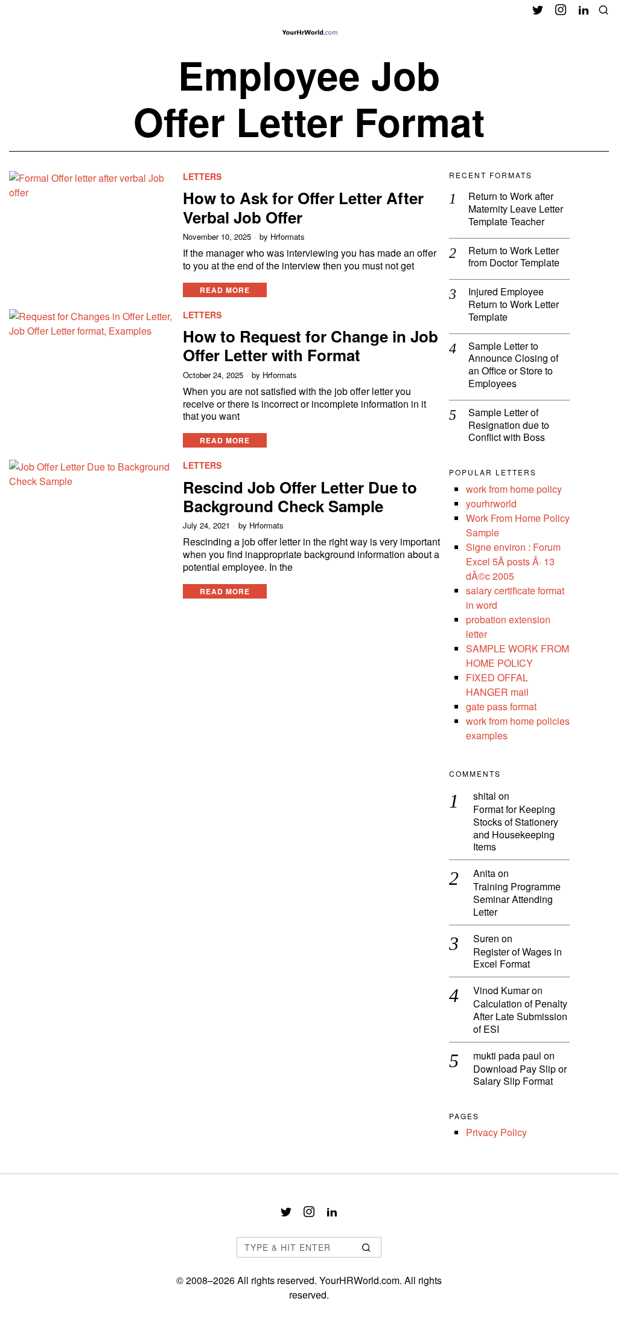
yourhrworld (491, 503)
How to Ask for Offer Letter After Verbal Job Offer (303, 207)
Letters (202, 176)
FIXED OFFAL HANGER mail (497, 684)
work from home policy (514, 489)
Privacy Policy (496, 1132)
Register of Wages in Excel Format (517, 958)
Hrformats (287, 236)
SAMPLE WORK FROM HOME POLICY (517, 655)
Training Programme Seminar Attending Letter (517, 899)
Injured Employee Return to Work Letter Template (513, 304)
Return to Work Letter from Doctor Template (513, 257)
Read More (225, 289)
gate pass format (501, 706)
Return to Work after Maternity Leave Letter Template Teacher (515, 209)
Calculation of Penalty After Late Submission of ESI (520, 1016)
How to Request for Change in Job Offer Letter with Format (310, 345)
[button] (366, 1247)
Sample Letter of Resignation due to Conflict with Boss (508, 425)
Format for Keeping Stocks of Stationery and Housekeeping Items (515, 828)
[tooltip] (537, 9)
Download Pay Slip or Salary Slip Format (520, 1075)
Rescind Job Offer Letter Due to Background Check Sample (300, 496)
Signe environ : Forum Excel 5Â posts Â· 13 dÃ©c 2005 (513, 561)
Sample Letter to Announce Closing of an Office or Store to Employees (513, 365)
